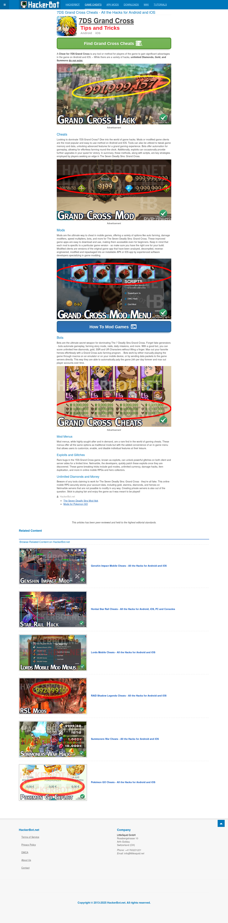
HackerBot (73, 4)
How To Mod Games (109, 326)
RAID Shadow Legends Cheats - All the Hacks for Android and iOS (128, 695)
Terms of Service (30, 837)
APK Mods (112, 4)
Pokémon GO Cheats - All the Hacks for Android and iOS (123, 782)
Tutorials (160, 4)
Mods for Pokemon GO (75, 504)
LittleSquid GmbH (126, 835)
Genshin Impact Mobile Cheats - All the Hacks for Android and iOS (129, 565)
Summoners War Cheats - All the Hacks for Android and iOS (125, 738)
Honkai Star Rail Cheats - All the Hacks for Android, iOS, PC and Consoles (133, 609)
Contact (25, 867)
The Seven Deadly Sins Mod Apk (80, 500)
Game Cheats (93, 4)
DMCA (24, 852)
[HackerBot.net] (40, 4)
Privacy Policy (28, 844)
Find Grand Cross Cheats (109, 43)
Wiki (146, 4)
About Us (26, 860)
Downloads (131, 4)
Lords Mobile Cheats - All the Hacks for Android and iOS (123, 652)
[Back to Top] (221, 823)
